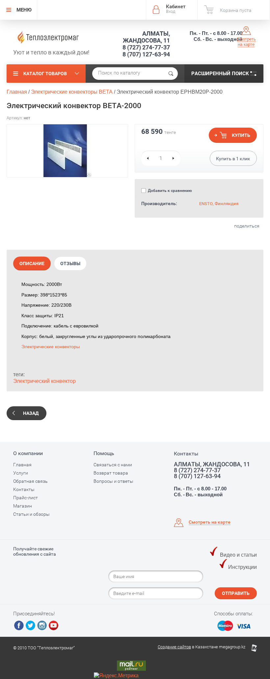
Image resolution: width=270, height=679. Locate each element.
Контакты (24, 489)
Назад (31, 413)
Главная (22, 464)
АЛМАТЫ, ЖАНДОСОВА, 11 (146, 37)
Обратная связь (30, 481)
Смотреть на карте (246, 42)
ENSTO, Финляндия (218, 203)
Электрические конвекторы (50, 346)
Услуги (20, 473)
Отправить (236, 593)
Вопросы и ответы (113, 481)
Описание (31, 263)
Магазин (22, 506)
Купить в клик (233, 158)
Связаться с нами (113, 464)
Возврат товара (111, 473)
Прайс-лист (25, 497)
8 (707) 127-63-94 (146, 54)
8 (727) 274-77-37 (146, 47)
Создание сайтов (174, 646)
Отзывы (70, 263)
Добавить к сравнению (169, 190)
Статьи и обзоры (31, 514)
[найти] (171, 73)
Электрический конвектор (44, 381)
